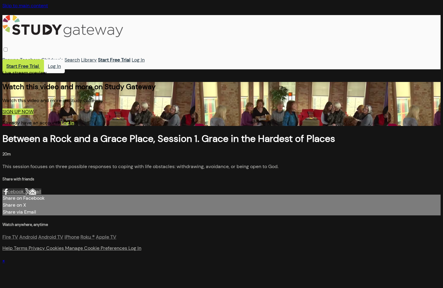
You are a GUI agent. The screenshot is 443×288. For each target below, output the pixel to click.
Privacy (37, 248)
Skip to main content (25, 5)
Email (35, 191)
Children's (52, 60)
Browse (10, 60)
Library (89, 60)
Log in (67, 123)
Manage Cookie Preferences (96, 248)
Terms (21, 248)
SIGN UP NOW (17, 111)
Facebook (13, 191)
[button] (6, 50)
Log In (138, 60)
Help (8, 248)
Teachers (30, 60)
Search (72, 60)
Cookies (55, 248)
